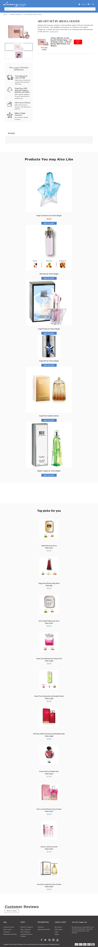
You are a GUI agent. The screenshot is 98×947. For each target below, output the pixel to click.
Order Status (58, 929)
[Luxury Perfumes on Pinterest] (49, 940)
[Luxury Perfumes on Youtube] (57, 940)
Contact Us (6, 932)
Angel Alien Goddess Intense (49, 416)
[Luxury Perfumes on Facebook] (40, 940)
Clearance (41, 927)
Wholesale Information (10, 934)
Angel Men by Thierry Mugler (49, 361)
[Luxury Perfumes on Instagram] (53, 940)
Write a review (12, 911)
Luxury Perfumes (18, 944)
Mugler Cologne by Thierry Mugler (49, 471)
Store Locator (7, 929)
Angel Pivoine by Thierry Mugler (49, 329)
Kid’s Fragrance (25, 932)
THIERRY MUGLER (16, 14)
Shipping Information (44, 929)
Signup (57, 934)
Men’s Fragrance (25, 929)
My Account (58, 927)
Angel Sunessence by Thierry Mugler (49, 215)
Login (56, 932)
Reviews (11, 133)
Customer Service (8, 927)
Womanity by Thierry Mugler (49, 274)
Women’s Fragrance (26, 927)
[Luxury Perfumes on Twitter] (45, 940)
